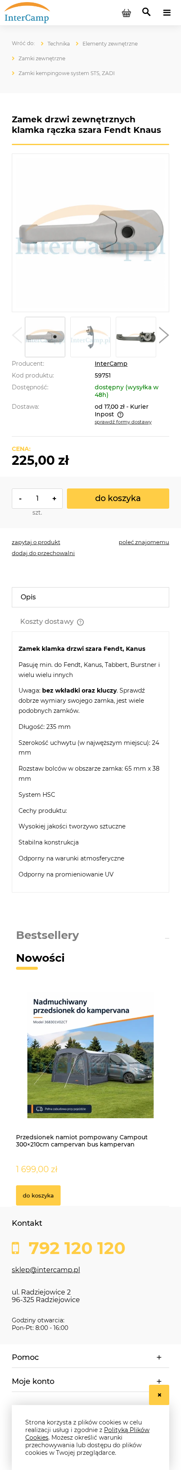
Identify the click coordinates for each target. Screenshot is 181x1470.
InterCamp (111, 363)
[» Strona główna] (23, 43)
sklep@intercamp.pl (46, 1270)
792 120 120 (74, 1248)
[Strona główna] (46, 12)
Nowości (40, 958)
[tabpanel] (90, 762)
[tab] (90, 597)
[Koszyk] (126, 13)
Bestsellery (47, 935)
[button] (17, 337)
